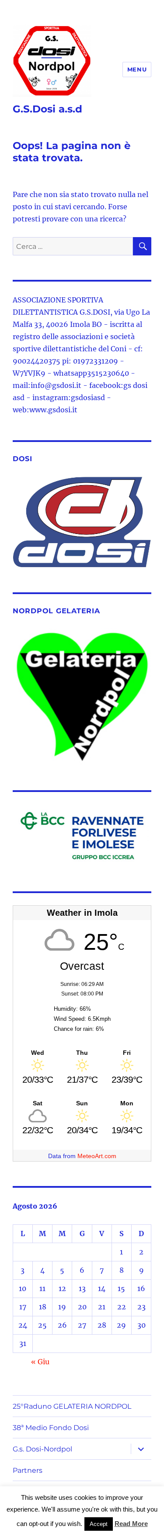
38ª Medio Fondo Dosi (51, 1428)
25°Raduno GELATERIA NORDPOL (72, 1406)
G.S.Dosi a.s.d (47, 109)
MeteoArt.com (96, 1155)
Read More (131, 1523)
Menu (137, 69)
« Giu (40, 1361)
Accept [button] (99, 1524)
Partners (27, 1470)
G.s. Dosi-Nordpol (42, 1449)
